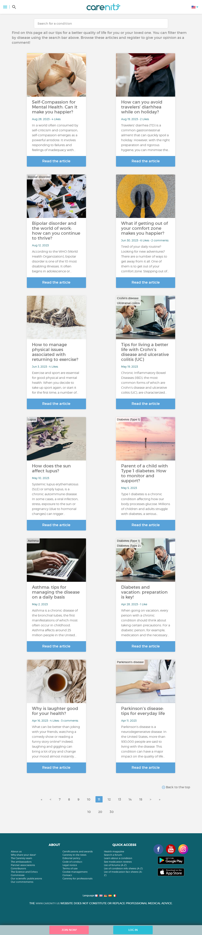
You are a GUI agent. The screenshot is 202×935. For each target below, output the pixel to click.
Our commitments (22, 881)
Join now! (69, 930)
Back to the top (177, 787)
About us (16, 851)
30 (112, 812)
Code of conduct (72, 861)
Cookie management (75, 871)
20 (100, 812)
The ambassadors (21, 861)
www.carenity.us (48, 903)
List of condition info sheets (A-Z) (123, 868)
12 (109, 799)
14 (130, 799)
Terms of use (70, 868)
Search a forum (113, 854)
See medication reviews (118, 861)
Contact (67, 875)
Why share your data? (23, 854)
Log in (133, 930)
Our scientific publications (26, 878)
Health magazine (114, 851)
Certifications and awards (78, 851)
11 (99, 799)
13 (119, 799)
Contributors (18, 868)
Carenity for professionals (78, 878)
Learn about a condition (118, 858)
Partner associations (23, 865)
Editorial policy (71, 858)
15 (140, 799)
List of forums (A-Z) (115, 865)
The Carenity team (21, 858)
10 (88, 799)
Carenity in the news (74, 854)
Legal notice (70, 865)
